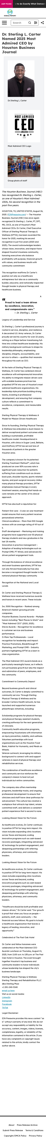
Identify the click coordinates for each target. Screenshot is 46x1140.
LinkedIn (6, 997)
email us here (8, 990)
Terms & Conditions (34, 1130)
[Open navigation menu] (4, 22)
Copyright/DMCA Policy (15, 1136)
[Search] (30, 22)
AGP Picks (6, 4)
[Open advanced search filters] (36, 22)
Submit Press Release (13, 1130)
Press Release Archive (27, 1125)
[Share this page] (42, 22)
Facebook (7, 1004)
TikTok (5, 1007)
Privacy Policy (35, 1136)
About (11, 1125)
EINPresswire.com (16, 214)
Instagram (7, 1001)
